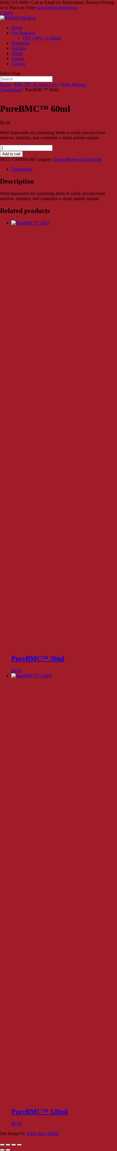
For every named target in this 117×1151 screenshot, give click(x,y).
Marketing (20, 43)
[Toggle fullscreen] (8, 1145)
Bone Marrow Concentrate (78, 159)
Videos (17, 58)
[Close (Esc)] (19, 1145)
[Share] (13, 1145)
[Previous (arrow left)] (2, 1150)
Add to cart (11, 154)
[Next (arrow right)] (8, 1150)
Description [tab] (21, 169)
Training (18, 48)
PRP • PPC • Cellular (42, 37)
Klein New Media (42, 1133)
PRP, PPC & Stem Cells (36, 84)
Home (16, 27)
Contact (18, 63)
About (17, 53)
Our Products (23, 32)
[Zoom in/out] (2, 1145)
